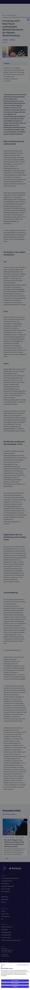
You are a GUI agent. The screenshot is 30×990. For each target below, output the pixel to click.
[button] (3, 965)
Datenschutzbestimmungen (23, 965)
